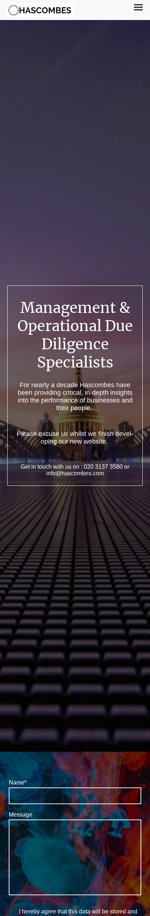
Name (18, 782)
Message (20, 814)
